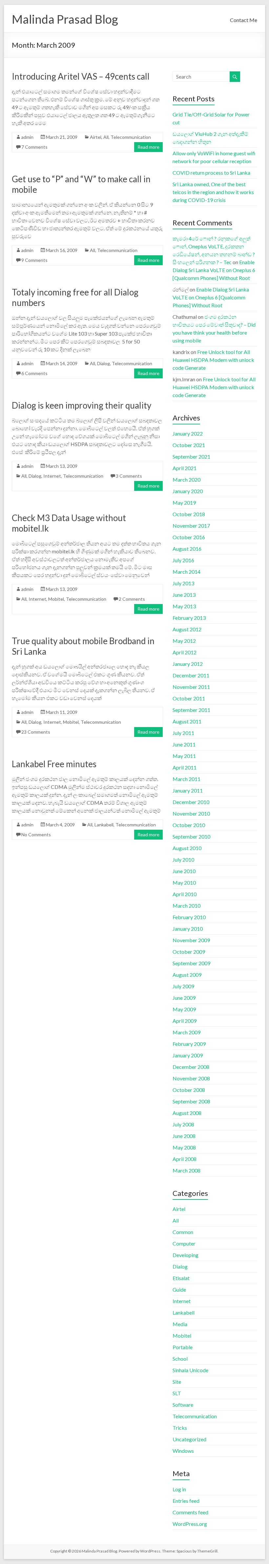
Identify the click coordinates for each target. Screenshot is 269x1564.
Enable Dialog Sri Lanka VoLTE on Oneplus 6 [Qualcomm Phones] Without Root (214, 270)
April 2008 (185, 1159)
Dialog (103, 363)
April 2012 (185, 652)
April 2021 (185, 468)
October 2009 (189, 951)
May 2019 (184, 502)
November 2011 (191, 687)
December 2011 (191, 675)
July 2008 (183, 1124)
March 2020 (186, 479)
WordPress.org (190, 1524)
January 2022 (188, 433)
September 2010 (191, 836)
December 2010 (191, 802)
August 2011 (187, 721)
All (106, 137)
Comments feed (190, 1512)
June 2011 (184, 744)
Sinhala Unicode (190, 1370)
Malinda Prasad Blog (65, 19)
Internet (52, 476)
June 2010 (184, 871)
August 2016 (187, 548)
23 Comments (35, 732)
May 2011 (184, 756)
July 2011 (183, 733)
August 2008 (187, 1113)
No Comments (36, 834)
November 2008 (191, 1078)
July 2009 (183, 986)
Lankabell (104, 824)
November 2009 (191, 940)
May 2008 (184, 1147)
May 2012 (184, 641)
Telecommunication (131, 137)
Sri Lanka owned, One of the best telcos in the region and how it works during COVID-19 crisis (213, 192)
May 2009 (184, 1009)
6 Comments (34, 373)
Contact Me (243, 20)
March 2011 (186, 779)
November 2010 (191, 813)
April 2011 (185, 767)
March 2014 (186, 571)
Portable (183, 1347)
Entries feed (186, 1501)
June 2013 (184, 595)
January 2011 (188, 790)
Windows (183, 1451)
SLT (177, 1393)
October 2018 (189, 514)
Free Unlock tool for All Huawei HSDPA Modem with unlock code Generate (213, 360)
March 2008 (186, 1170)
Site (177, 1381)
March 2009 (186, 1032)
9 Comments (34, 260)
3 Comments (129, 476)
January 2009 (188, 1055)
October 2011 (189, 698)
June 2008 (184, 1136)
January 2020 (188, 491)
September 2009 (191, 963)
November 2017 (191, 525)
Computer (184, 1243)
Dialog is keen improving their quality (81, 405)
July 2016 (183, 560)
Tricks (180, 1428)
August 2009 (187, 974)
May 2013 (184, 606)
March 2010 (186, 905)
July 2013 (183, 583)
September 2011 (191, 710)
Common (183, 1232)
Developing (185, 1255)
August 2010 (187, 848)
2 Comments (132, 599)
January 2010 (188, 928)
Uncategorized (189, 1439)
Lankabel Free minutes (54, 764)
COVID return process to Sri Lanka (211, 172)
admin (27, 137)
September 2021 (191, 456)
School (180, 1358)
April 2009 (185, 1021)
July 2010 (183, 859)
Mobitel (56, 599)
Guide (179, 1289)
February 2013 (189, 618)
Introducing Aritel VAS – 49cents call (81, 76)
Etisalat (181, 1278)
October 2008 (189, 1090)
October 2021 (189, 445)
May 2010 (184, 882)
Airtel (95, 137)
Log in (179, 1489)
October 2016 (189, 537)
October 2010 (189, 825)
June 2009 (184, 998)
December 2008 (191, 1067)
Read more (148, 147)
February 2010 (189, 917)
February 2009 (189, 1044)
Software (183, 1404)
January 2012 (188, 664)
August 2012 (187, 629)
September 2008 (191, 1101)
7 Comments (34, 147)
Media (180, 1324)
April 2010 (185, 894)
